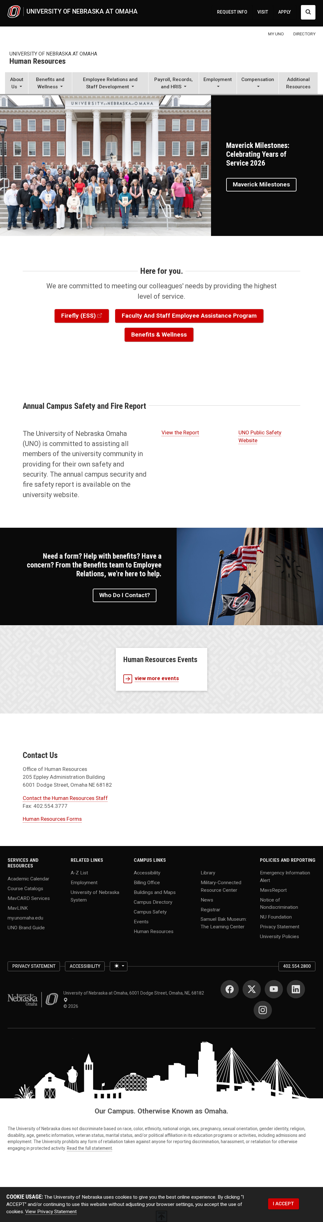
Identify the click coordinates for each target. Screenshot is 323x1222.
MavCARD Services (29, 898)
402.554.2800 (297, 966)
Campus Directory (153, 902)
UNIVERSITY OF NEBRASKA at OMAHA (53, 54)
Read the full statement (89, 1148)
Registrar (210, 909)
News (207, 899)
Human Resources (37, 61)
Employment (84, 882)
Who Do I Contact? (124, 595)
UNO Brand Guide (26, 927)
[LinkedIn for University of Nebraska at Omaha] (296, 989)
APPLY (284, 12)
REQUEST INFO (232, 12)
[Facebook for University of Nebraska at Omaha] (229, 989)
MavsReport (273, 890)
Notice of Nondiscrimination (279, 903)
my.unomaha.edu (25, 917)
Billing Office (147, 882)
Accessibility (147, 873)
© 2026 (71, 1006)
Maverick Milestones (261, 184)
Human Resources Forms (52, 819)
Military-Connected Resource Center (221, 886)
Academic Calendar (28, 879)
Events (141, 922)
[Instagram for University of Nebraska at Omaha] (263, 1010)
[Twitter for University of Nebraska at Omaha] (252, 989)
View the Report (180, 432)
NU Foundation (276, 916)
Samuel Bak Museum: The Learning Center (224, 922)
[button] (16, 83)
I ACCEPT (283, 1204)
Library (208, 873)
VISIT (262, 12)
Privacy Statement (279, 926)
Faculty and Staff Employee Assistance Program (189, 315)
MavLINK (18, 908)
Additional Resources (298, 83)
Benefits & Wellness (159, 334)
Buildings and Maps (155, 892)
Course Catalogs (25, 888)
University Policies (279, 936)
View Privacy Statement (51, 1211)
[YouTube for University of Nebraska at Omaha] (274, 989)
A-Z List (79, 873)
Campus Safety (150, 912)
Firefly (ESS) (78, 315)
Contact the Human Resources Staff (65, 798)
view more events (157, 678)
